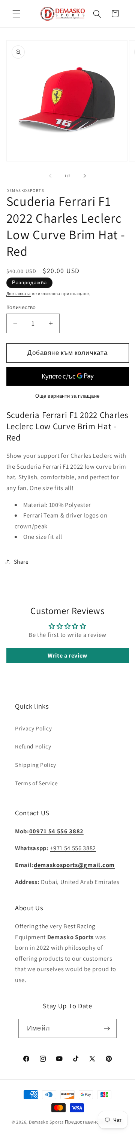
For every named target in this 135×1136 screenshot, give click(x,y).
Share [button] (21, 561)
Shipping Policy (35, 764)
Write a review (67, 655)
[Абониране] (107, 1028)
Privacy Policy (33, 728)
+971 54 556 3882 (73, 848)
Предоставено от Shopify (94, 1122)
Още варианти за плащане (67, 396)
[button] (17, 14)
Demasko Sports (46, 1122)
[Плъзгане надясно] (84, 175)
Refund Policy (33, 746)
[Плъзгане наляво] (50, 175)
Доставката (18, 293)
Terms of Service (36, 783)
